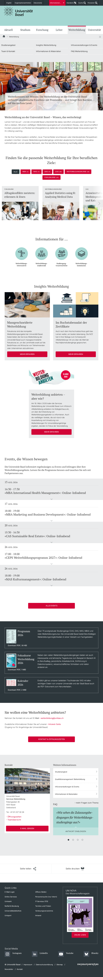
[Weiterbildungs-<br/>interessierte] (21, 251)
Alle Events (51, 606)
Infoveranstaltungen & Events (84, 45)
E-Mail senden (27, 828)
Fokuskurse (51, 177)
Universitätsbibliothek (13, 911)
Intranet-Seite (54, 724)
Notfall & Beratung (12, 906)
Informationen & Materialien (48, 51)
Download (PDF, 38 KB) (17, 645)
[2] (73, 840)
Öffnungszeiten (14, 817)
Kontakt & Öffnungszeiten (51, 739)
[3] (78, 840)
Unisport (8, 915)
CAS (58, 172)
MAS (36, 172)
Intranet (38, 915)
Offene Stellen (40, 892)
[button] (51, 499)
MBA (25, 172)
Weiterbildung (76, 30)
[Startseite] (4, 36)
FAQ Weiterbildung (79, 51)
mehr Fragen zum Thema (87, 803)
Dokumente (38, 3)
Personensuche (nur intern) (46, 897)
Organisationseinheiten (23, 3)
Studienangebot (8, 45)
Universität (94, 30)
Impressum (28, 965)
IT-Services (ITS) (41, 901)
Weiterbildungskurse (78, 172)
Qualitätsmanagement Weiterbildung (70, 779)
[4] (82, 840)
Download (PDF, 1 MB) (17, 670)
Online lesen (80, 935)
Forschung (42, 30)
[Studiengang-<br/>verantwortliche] (61, 251)
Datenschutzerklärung (44, 965)
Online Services (11, 897)
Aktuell (8, 30)
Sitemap (60, 965)
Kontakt (20, 969)
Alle (15, 172)
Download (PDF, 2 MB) (17, 690)
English (8, 3)
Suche (80, 4)
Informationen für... (56, 3)
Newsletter (9, 969)
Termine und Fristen (43, 906)
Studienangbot (61, 772)
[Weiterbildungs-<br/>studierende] (41, 251)
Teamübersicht (14, 820)
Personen (90, 4)
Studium (25, 30)
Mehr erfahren (27, 354)
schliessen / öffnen (99, 36)
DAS (47, 172)
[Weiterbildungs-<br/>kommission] (81, 251)
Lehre (59, 30)
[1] (68, 840)
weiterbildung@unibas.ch (52, 718)
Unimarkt (8, 901)
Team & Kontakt (8, 51)
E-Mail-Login (10, 892)
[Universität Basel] (18, 11)
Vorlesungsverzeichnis (44, 911)
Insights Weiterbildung (46, 45)
